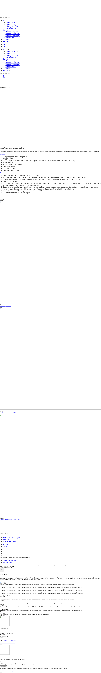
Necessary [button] (2, 580)
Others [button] (1, 611)
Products (6, 539)
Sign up (5, 544)
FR (4, 46)
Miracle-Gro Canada (10, 541)
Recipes (6, 41)
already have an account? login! (7, 670)
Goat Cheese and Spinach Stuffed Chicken (9, 412)
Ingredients (2, 154)
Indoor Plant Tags (11, 26)
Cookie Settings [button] (3, 567)
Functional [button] (2, 596)
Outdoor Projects (11, 32)
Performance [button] (2, 600)
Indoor (5, 20)
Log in (5, 546)
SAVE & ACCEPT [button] (4, 615)
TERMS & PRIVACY (10, 560)
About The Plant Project (11, 537)
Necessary (4, 582)
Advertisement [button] (3, 608)
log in (2, 637)
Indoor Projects (10, 22)
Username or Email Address (6, 633)
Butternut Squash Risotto (5, 306)
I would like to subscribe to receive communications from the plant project (18, 664)
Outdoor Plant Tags (12, 36)
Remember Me (5, 636)
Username (2, 661)
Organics (6, 39)
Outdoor (6, 30)
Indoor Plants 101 (11, 24)
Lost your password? (10, 640)
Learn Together (10, 28)
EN (4, 44)
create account (3, 666)
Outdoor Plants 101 (12, 34)
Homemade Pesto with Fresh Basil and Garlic (10, 519)
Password (2, 634)
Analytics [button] (2, 604)
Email (1, 663)
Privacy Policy (8, 562)
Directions (2, 172)
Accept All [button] (9, 567)
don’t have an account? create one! (7, 643)
